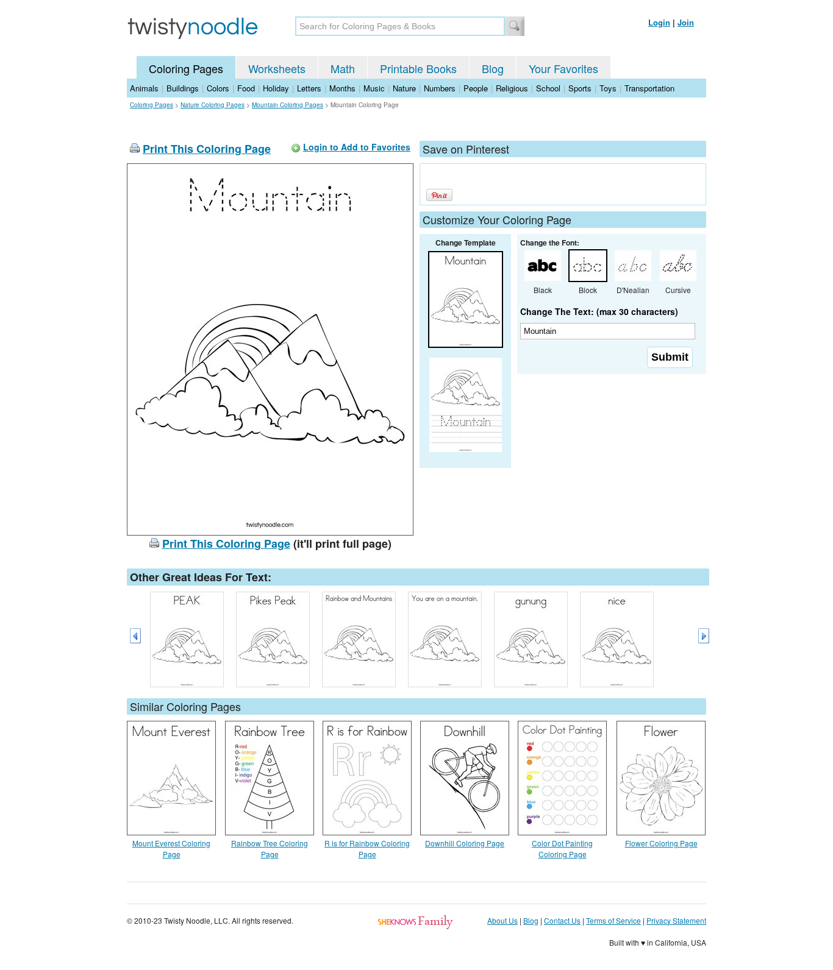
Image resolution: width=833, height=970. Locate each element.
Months (342, 88)
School (548, 88)
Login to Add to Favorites (356, 147)
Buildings (182, 88)
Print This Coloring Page (207, 149)
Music (374, 88)
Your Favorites (563, 68)
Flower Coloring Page (661, 843)
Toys (608, 88)
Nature (404, 88)
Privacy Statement (676, 920)
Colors (218, 88)
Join (685, 22)
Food (246, 88)
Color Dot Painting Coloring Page (562, 848)
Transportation (649, 88)
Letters (309, 88)
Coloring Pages (186, 68)
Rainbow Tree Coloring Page (269, 848)
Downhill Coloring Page (464, 843)
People (475, 88)
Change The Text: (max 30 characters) (599, 311)
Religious (512, 88)
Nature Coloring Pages (213, 105)
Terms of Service (613, 920)
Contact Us (562, 920)
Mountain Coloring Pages (287, 105)
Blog (493, 68)
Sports (580, 88)
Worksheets (277, 68)
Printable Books (418, 68)
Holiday (276, 88)
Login (659, 22)
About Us (502, 920)
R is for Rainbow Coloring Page (367, 848)
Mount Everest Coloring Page (171, 848)
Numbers (440, 88)
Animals (144, 88)
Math (343, 68)
